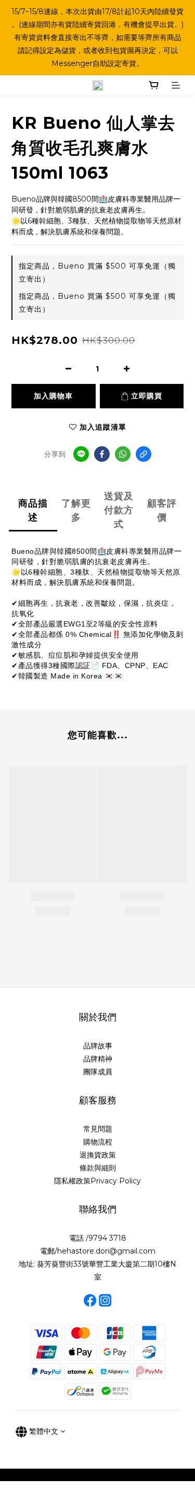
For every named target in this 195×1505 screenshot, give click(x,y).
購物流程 (97, 1142)
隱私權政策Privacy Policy (97, 1181)
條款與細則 (98, 1168)
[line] (81, 454)
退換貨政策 (98, 1155)
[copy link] (143, 454)
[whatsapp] (123, 454)
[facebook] (102, 454)
